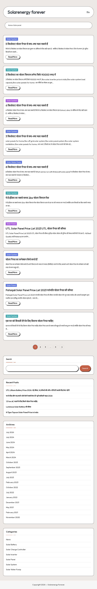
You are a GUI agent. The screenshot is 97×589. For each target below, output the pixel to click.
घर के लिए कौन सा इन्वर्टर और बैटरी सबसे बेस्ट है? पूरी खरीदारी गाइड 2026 (29, 396)
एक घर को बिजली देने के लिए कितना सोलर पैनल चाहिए (29, 320)
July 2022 (10, 492)
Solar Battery (11, 544)
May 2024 (10, 447)
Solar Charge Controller (16, 549)
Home (10, 25)
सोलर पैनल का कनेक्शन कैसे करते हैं (21, 259)
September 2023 (13, 467)
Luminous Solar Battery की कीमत (18, 407)
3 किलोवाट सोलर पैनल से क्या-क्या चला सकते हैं (27, 136)
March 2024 (11, 457)
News (8, 539)
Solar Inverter (11, 554)
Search (9, 359)
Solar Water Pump (14, 162)
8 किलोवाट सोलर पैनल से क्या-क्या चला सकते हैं (27, 167)
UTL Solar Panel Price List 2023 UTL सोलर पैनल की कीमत (36, 228)
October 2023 (12, 462)
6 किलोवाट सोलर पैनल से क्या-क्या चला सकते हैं (27, 105)
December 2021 (12, 502)
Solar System (12, 39)
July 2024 (10, 437)
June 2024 (10, 442)
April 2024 (10, 452)
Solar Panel (11, 224)
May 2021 (10, 507)
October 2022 (12, 487)
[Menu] (88, 12)
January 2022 (11, 497)
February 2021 (12, 512)
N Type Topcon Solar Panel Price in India (22, 412)
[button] (61, 347)
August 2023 (11, 472)
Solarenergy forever (26, 12)
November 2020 (13, 517)
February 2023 (12, 482)
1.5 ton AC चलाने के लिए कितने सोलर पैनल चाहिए (21, 401)
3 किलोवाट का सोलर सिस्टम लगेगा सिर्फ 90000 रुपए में (31, 74)
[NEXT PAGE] (61, 347)
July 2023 (10, 477)
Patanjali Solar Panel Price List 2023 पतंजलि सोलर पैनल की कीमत (39, 290)
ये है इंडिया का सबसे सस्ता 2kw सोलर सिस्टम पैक (27, 197)
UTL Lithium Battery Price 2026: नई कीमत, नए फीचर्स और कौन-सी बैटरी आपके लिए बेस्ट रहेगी (37, 390)
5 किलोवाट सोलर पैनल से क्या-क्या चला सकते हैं (27, 43)
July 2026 (10, 432)
